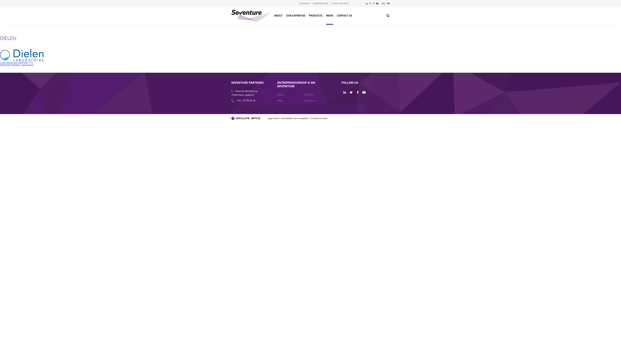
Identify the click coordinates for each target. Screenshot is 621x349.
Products (315, 15)
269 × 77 (28, 62)
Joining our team (340, 3)
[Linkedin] (367, 3)
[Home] (250, 21)
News (329, 15)
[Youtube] (377, 3)
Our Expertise (295, 15)
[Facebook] (374, 3)
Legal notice (273, 118)
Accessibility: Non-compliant (294, 118)
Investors (304, 3)
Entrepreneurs (320, 3)
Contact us (344, 15)
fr (388, 3)
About (278, 15)
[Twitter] (371, 3)
